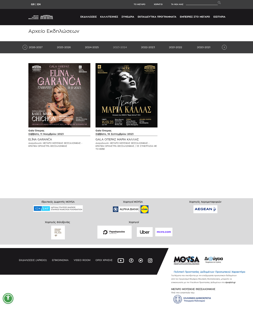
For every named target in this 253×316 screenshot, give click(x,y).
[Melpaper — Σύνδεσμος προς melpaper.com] (154, 208)
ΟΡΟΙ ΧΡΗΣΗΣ (104, 260)
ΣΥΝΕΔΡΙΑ (128, 16)
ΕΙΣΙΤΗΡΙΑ (219, 16)
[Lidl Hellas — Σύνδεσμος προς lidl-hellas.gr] (139, 208)
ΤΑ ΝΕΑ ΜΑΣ (177, 4)
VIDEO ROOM (82, 260)
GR (33, 4)
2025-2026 (64, 47)
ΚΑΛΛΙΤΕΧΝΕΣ (109, 16)
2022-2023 (148, 47)
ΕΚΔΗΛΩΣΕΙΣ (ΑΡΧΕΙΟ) (33, 260)
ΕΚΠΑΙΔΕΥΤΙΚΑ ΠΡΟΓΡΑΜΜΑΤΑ (157, 16)
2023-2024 (120, 47)
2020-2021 (203, 47)
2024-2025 (92, 47)
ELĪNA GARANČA (40, 139)
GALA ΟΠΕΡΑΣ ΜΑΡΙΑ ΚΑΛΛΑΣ (117, 139)
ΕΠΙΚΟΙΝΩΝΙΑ (60, 260)
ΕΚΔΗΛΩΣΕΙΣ (88, 16)
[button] (8, 298)
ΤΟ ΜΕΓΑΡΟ (139, 4)
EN (39, 4)
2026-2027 (36, 47)
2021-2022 (175, 47)
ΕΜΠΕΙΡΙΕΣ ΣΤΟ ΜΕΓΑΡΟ (195, 16)
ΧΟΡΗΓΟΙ (158, 4)
